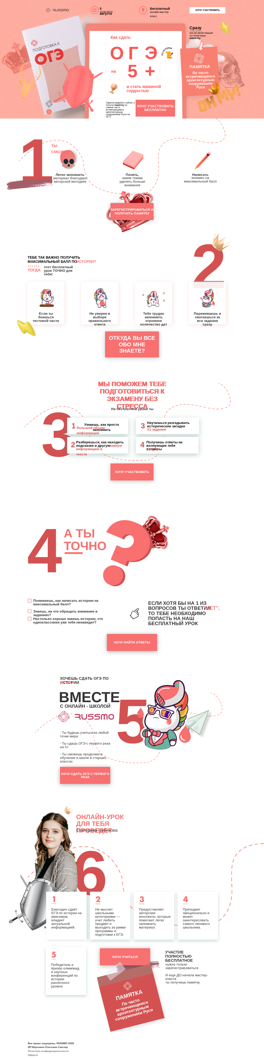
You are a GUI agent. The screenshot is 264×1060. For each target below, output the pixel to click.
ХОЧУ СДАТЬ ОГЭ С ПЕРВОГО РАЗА (85, 775)
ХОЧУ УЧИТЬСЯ (125, 957)
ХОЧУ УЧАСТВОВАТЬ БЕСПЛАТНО (155, 108)
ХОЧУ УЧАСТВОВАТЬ (207, 10)
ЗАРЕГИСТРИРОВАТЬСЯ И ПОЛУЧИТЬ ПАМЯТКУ (132, 211)
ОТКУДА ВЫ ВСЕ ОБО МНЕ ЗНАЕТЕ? (132, 344)
